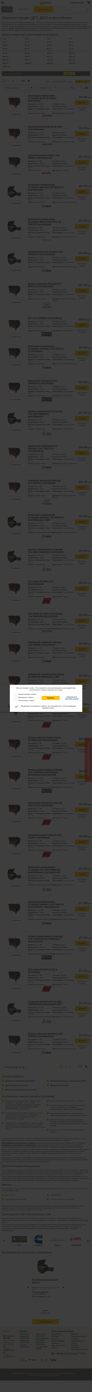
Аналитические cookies (27, 694)
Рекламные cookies (25, 697)
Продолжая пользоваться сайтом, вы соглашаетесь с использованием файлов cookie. (48, 707)
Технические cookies (26, 700)
